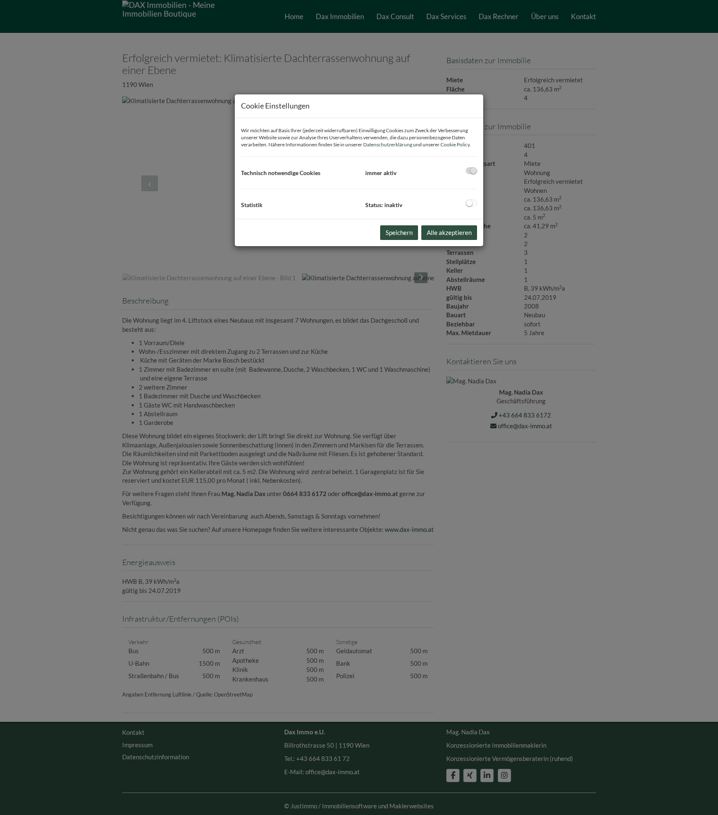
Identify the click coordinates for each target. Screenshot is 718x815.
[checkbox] (471, 170)
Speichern (399, 232)
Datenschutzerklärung (387, 144)
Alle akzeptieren (449, 232)
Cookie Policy (455, 144)
